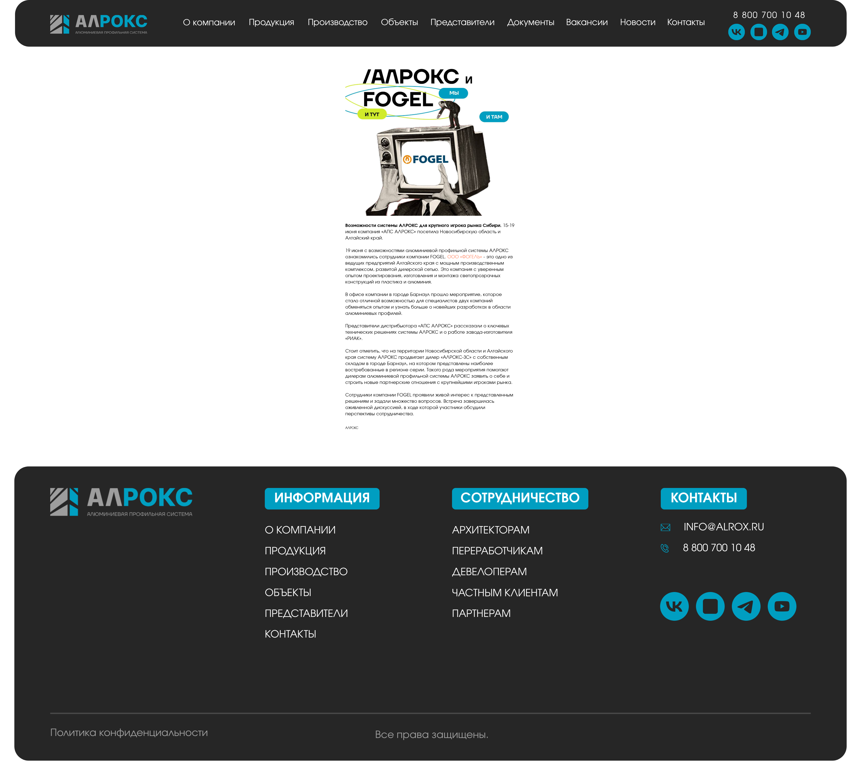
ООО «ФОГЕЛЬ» (464, 257)
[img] (98, 24)
